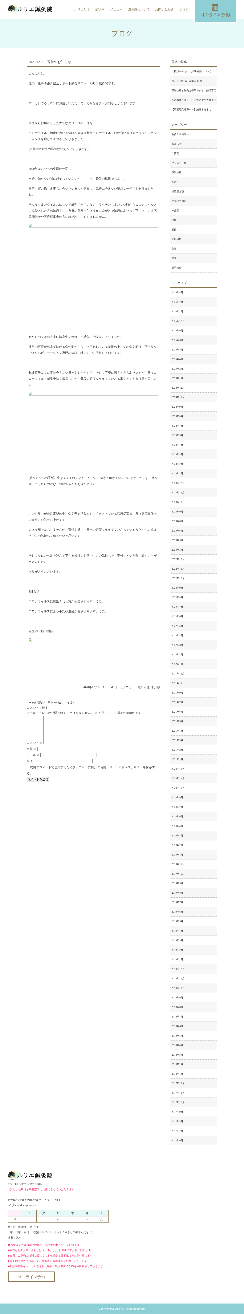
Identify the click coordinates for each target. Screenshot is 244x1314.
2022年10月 (178, 578)
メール (33, 755)
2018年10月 (178, 988)
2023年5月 (177, 540)
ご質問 (175, 153)
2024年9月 (177, 406)
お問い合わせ (164, 9)
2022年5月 (177, 626)
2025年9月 (177, 330)
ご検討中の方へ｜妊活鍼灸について (191, 71)
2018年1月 (177, 1073)
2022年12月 (178, 559)
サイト (31, 761)
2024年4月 (177, 444)
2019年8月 (177, 892)
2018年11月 (178, 978)
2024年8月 (177, 416)
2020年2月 (177, 845)
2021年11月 (178, 683)
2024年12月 (178, 387)
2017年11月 (178, 1092)
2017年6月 (177, 1140)
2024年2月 (177, 464)
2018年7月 (177, 1016)
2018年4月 (177, 1045)
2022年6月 (177, 616)
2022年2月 (177, 654)
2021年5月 (177, 721)
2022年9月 (177, 587)
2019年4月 (177, 930)
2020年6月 (177, 816)
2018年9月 (177, 997)
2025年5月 (177, 349)
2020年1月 (177, 854)
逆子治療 (176, 267)
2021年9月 (177, 692)
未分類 (155, 687)
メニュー (116, 9)
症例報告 (176, 239)
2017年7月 (177, 1131)
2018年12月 (178, 969)
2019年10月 (178, 873)
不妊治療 (176, 172)
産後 (174, 229)
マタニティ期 (179, 162)
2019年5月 (177, 921)
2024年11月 (178, 397)
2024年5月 (177, 435)
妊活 (174, 181)
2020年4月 (177, 826)
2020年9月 (177, 797)
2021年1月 (177, 759)
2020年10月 (178, 787)
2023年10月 (178, 502)
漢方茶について (138, 9)
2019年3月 (177, 940)
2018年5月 (177, 1035)
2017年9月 (177, 1111)
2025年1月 (177, 378)
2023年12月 (178, 483)
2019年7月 (177, 902)
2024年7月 (177, 425)
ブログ (183, 9)
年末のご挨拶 (63, 702)
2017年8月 (177, 1121)
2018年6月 (177, 1026)
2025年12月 (178, 321)
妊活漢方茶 (178, 191)
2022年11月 (178, 568)
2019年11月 (178, 864)
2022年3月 (177, 645)
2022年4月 (177, 635)
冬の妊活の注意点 (41, 702)
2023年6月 (177, 530)
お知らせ (143, 687)
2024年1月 (177, 473)
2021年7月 (177, 702)
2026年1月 (177, 311)
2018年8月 (177, 1007)
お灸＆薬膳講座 (180, 134)
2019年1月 (177, 959)
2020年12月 (178, 768)
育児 (174, 258)
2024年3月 (177, 454)
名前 (32, 748)
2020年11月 (178, 778)
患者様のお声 (179, 201)
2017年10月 (178, 1102)
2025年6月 (177, 340)
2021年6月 (177, 711)
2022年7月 (177, 606)
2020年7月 (177, 807)
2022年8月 (177, 597)
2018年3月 (177, 1054)
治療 (174, 220)
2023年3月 (177, 549)
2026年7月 (177, 302)
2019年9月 (177, 883)
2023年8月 (177, 521)
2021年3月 (177, 740)
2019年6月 (177, 911)
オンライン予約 (31, 1277)
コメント (35, 742)
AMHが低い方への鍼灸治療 (187, 80)
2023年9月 (177, 511)
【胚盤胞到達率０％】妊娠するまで (191, 109)
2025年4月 (177, 359)
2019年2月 (177, 949)
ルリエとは (82, 9)
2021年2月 (177, 749)
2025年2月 (177, 368)
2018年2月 (177, 1064)
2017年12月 (178, 1083)
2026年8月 (177, 292)
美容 (174, 248)
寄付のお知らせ (59, 62)
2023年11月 (178, 492)
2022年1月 (177, 664)
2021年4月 (177, 730)
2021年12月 (178, 673)
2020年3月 (177, 835)
